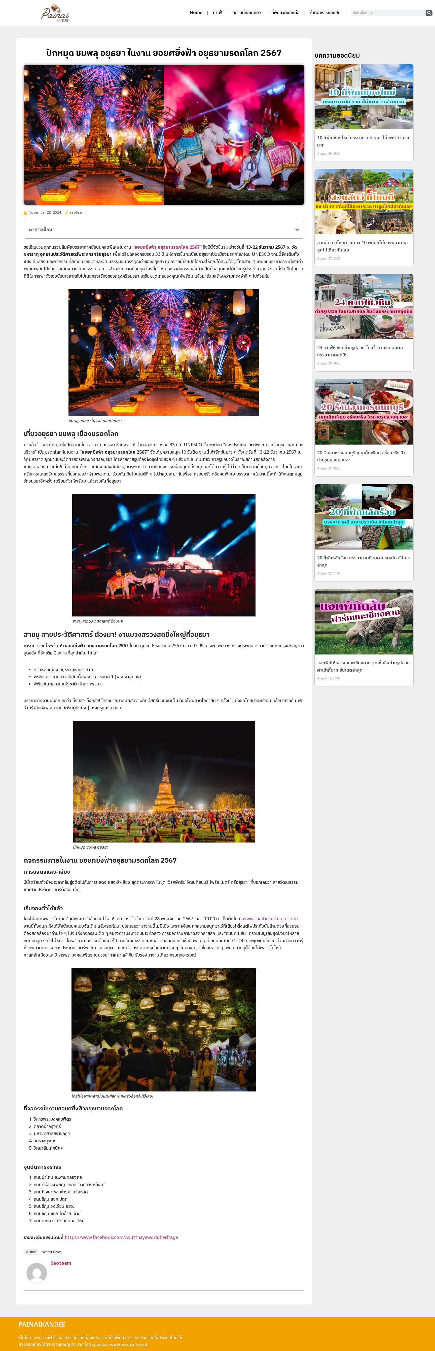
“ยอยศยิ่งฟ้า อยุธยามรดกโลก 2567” (167, 247)
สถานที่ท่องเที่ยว (246, 13)
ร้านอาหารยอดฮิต (325, 13)
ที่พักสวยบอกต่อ (285, 13)
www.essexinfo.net (129, 1344)
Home (196, 13)
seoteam (61, 1263)
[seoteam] (37, 1281)
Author (31, 1252)
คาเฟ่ (217, 13)
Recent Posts (52, 1252)
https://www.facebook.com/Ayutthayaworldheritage (121, 1237)
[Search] (429, 13)
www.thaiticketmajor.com (270, 919)
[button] (297, 230)
